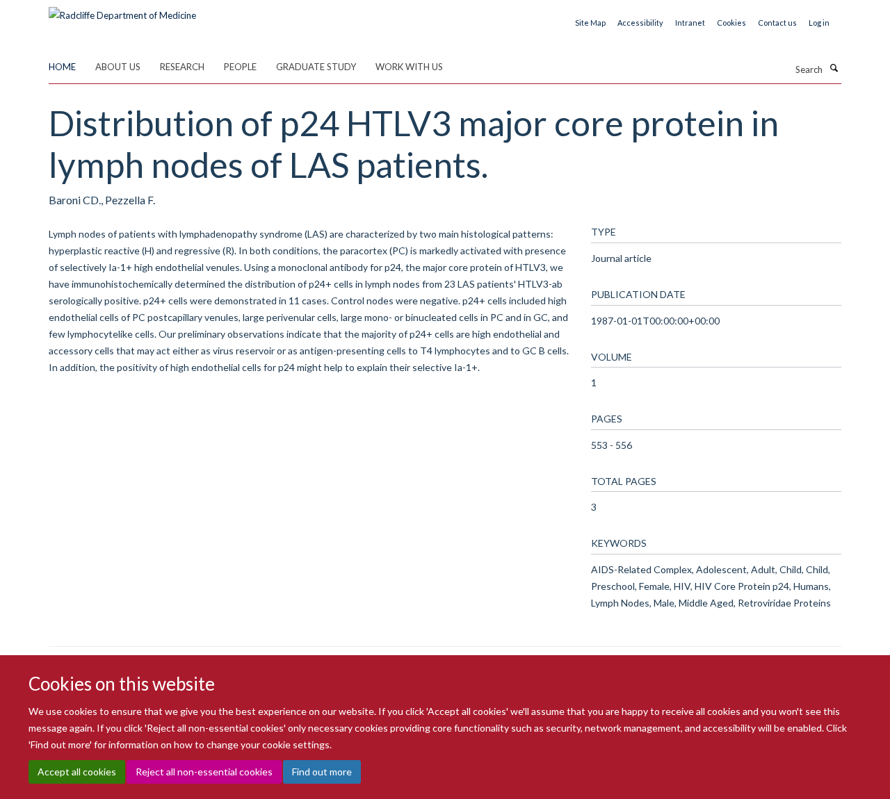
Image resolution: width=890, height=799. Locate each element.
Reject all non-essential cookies (204, 771)
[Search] (833, 68)
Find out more (322, 771)
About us (117, 66)
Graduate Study (316, 66)
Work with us (409, 66)
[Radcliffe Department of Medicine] (122, 10)
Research (182, 66)
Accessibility (640, 22)
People (240, 66)
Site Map (590, 22)
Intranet (690, 22)
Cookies (731, 22)
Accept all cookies (77, 771)
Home (62, 66)
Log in (819, 22)
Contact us (777, 22)
